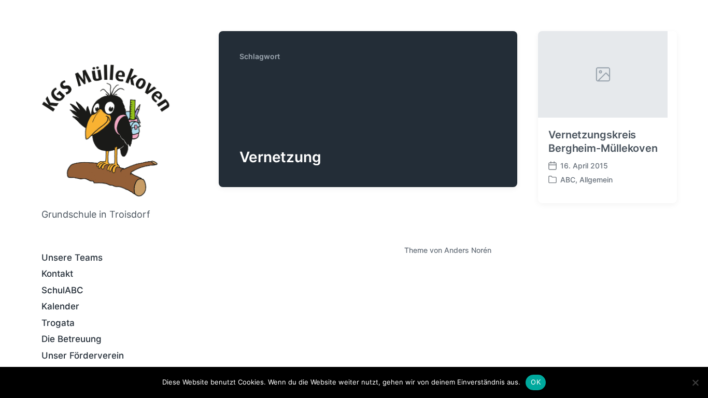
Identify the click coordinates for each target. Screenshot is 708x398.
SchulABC (62, 290)
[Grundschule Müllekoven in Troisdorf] (106, 129)
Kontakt (57, 273)
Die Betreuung (71, 339)
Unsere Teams (72, 257)
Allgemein (596, 179)
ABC (567, 179)
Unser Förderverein (82, 355)
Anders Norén (467, 250)
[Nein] (695, 382)
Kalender (60, 306)
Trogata (58, 323)
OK (536, 382)
